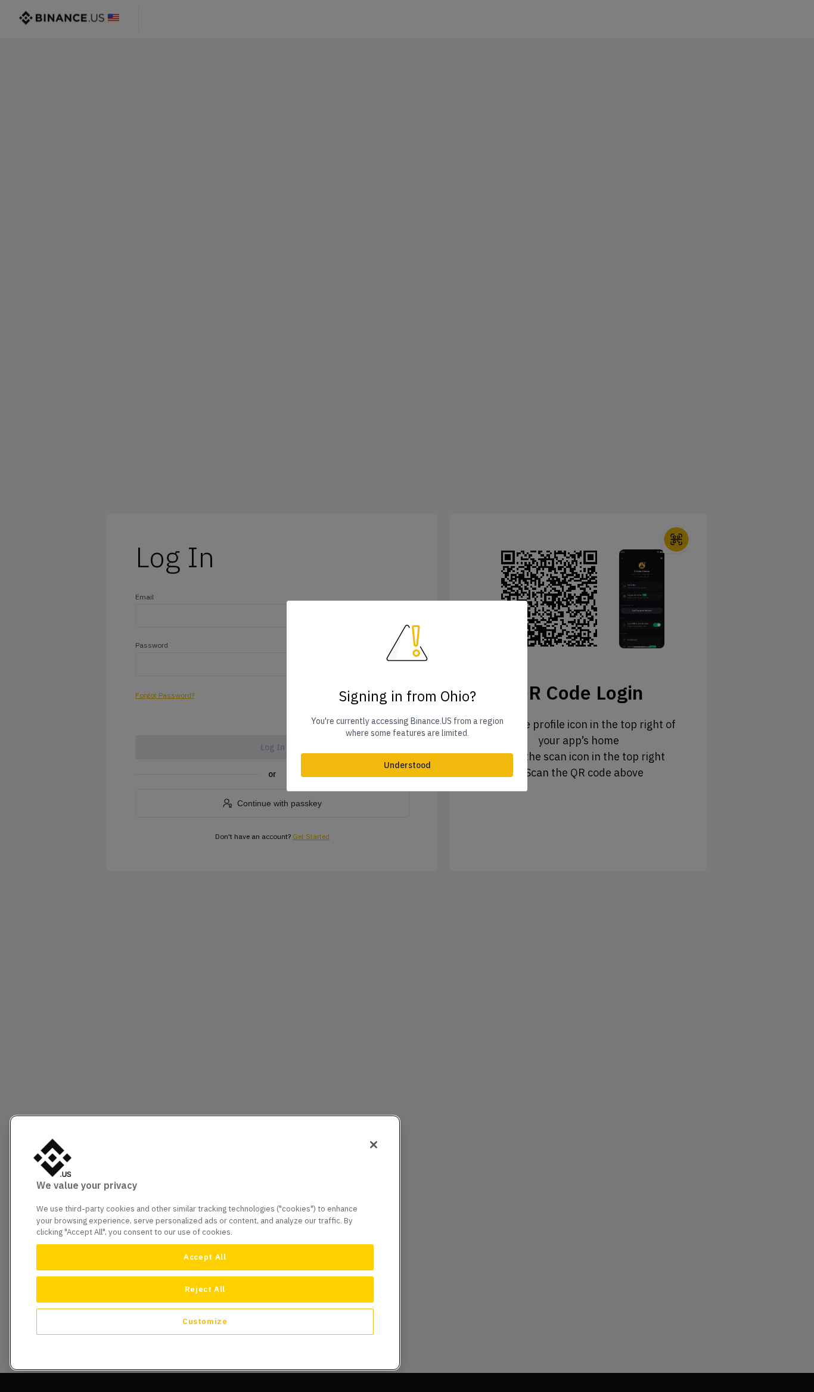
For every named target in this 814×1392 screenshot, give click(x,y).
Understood (407, 765)
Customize (205, 1321)
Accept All (205, 1257)
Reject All (205, 1289)
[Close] (374, 1145)
